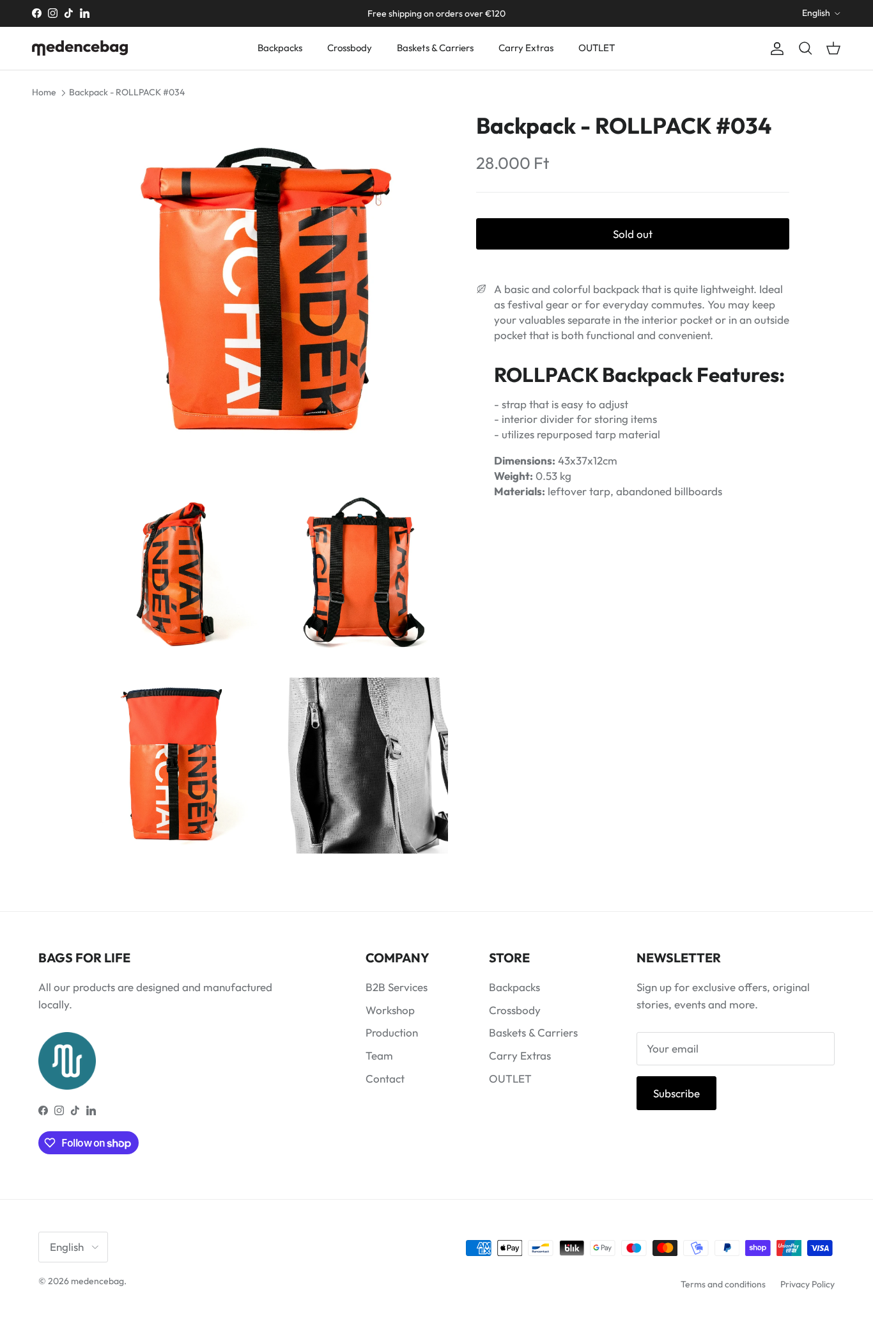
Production (392, 1032)
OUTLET (596, 48)
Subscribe (676, 1093)
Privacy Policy (807, 1284)
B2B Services (397, 987)
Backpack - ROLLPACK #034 (127, 92)
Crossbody (349, 48)
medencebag (97, 1281)
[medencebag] (80, 48)
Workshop (390, 1010)
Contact (385, 1078)
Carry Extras (525, 48)
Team (379, 1055)
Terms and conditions (723, 1284)
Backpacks (280, 48)
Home (44, 92)
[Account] (774, 48)
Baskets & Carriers (435, 48)
